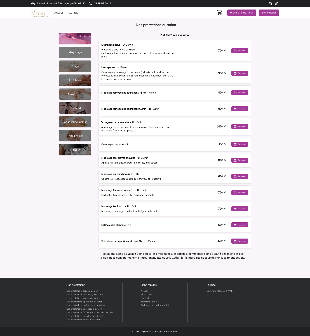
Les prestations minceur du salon (83, 319)
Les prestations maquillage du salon (85, 294)
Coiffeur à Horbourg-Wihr (219, 291)
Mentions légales (150, 301)
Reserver (242, 50)
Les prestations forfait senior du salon (85, 316)
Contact (145, 298)
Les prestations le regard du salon (84, 309)
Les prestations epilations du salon (84, 301)
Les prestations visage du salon (82, 298)
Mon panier (146, 294)
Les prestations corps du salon (82, 291)
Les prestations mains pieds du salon (85, 305)
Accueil (144, 291)
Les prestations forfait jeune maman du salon (89, 312)
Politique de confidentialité (155, 305)
